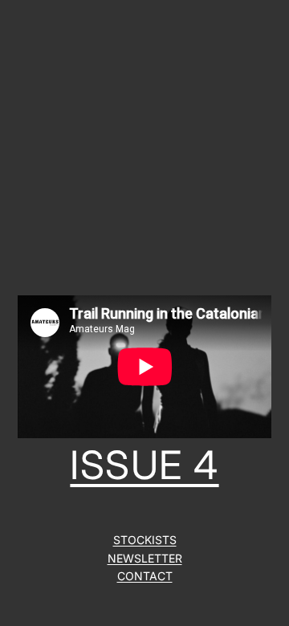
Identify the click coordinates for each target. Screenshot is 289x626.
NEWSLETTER (145, 558)
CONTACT (145, 576)
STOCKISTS (145, 540)
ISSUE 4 (144, 465)
